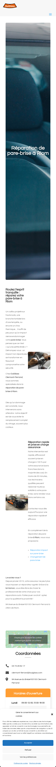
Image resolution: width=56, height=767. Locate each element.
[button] (52, 714)
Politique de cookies (21, 763)
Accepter (28, 743)
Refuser (28, 750)
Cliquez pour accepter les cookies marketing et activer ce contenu (28, 639)
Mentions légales (35, 763)
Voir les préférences (28, 757)
